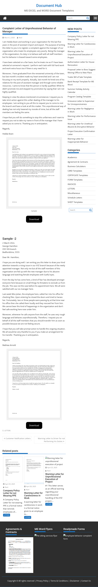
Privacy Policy (42, 580)
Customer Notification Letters (18, 438)
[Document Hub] (5, 18)
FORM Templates (75, 179)
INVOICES (72, 184)
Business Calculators (77, 166)
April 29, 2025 (10, 484)
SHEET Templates (75, 202)
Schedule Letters (75, 197)
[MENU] (95, 18)
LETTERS (7, 431)
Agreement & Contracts (78, 162)
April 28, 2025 (31, 486)
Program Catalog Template (79, 96)
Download (34, 219)
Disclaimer (74, 580)
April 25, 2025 (52, 467)
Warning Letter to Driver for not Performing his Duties (51, 439)
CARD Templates (75, 170)
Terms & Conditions (59, 580)
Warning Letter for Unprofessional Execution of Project (80, 54)
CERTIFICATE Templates (78, 175)
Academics (72, 157)
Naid (20, 38)
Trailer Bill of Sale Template (80, 77)
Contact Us (86, 580)
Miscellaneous (74, 193)
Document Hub (49, 5)
